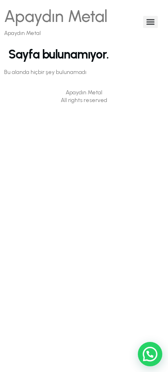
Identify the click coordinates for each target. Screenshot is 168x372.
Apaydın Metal (56, 16)
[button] (150, 354)
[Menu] (150, 22)
